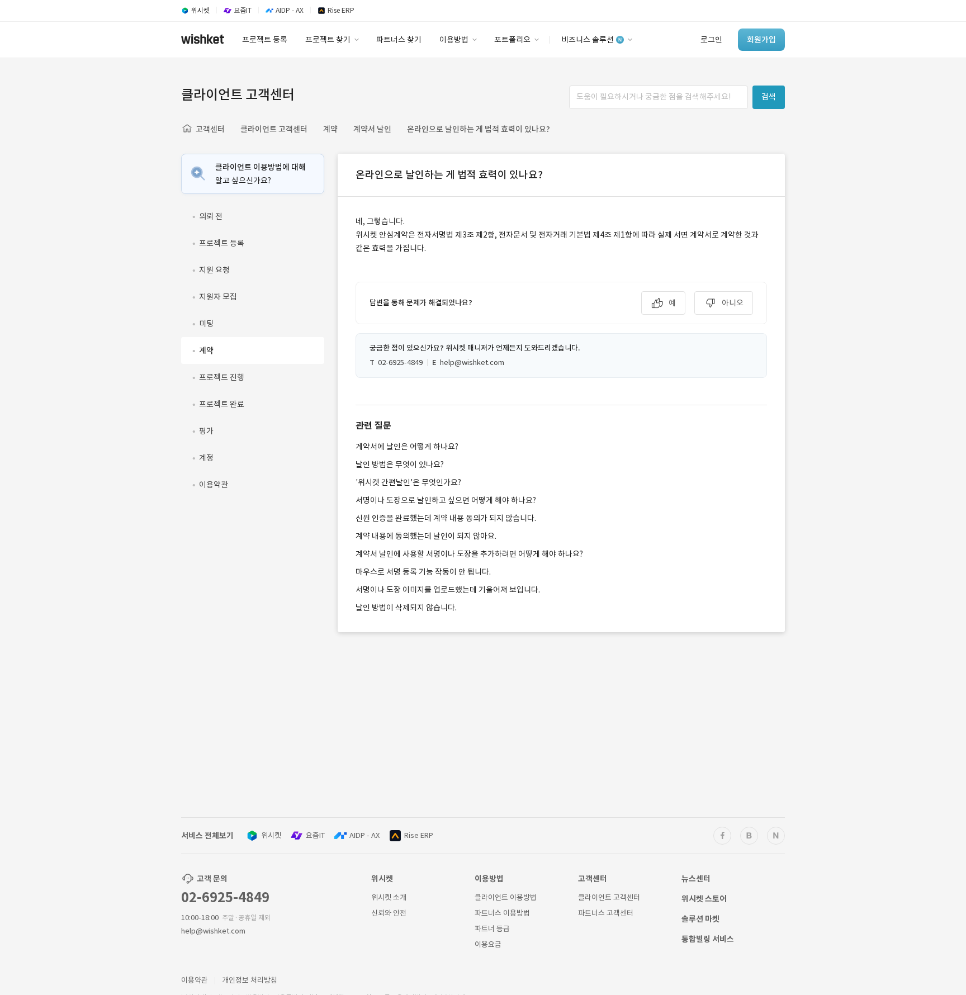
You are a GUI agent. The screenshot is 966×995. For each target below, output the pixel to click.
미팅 (206, 324)
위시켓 (271, 835)
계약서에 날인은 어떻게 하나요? (407, 447)
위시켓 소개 (388, 897)
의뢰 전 (210, 216)
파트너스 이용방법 (502, 913)
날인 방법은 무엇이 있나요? (400, 464)
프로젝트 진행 (221, 377)
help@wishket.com (213, 931)
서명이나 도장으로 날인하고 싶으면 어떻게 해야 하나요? (446, 500)
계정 (206, 458)
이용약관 (213, 485)
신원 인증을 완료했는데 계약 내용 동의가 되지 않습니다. (446, 518)
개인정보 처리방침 (249, 980)
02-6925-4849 (225, 897)
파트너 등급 (492, 929)
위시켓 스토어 (704, 899)
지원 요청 (214, 270)
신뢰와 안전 (388, 913)
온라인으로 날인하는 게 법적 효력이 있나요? (478, 129)
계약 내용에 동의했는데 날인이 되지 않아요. (426, 536)
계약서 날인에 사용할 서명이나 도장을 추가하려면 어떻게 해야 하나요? (469, 554)
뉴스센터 (696, 879)
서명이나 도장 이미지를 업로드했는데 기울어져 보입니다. (448, 590)
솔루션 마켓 (700, 919)
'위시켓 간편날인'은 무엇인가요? (408, 482)
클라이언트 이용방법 (506, 897)
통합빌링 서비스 (707, 939)
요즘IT (315, 835)
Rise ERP (418, 835)
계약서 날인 (372, 129)
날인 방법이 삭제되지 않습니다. (406, 608)
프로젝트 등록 (221, 243)
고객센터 (210, 129)
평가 (206, 431)
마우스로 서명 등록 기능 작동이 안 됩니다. (423, 572)
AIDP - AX (364, 835)
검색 (768, 97)
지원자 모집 (218, 297)
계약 (330, 129)
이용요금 (488, 944)
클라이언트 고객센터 (273, 129)
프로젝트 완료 (221, 404)
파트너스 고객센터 (605, 913)
